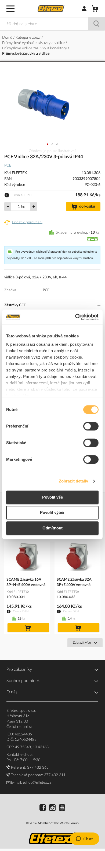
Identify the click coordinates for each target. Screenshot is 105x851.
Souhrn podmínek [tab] (23, 681)
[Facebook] (42, 808)
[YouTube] (62, 808)
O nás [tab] (11, 692)
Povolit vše (52, 497)
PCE (7, 165)
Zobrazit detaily (73, 481)
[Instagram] (52, 808)
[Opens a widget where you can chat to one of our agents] (84, 839)
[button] (47, 144)
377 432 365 (38, 767)
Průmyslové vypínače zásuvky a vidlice (34, 43)
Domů (7, 37)
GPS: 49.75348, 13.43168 (27, 747)
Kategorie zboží (29, 37)
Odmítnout (52, 528)
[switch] (91, 426)
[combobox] (52, 24)
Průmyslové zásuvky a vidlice (25, 54)
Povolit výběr (52, 512)
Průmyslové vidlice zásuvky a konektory (35, 48)
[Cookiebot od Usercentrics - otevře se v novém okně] (75, 317)
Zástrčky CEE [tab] (15, 305)
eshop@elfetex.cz (37, 782)
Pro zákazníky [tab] (19, 669)
